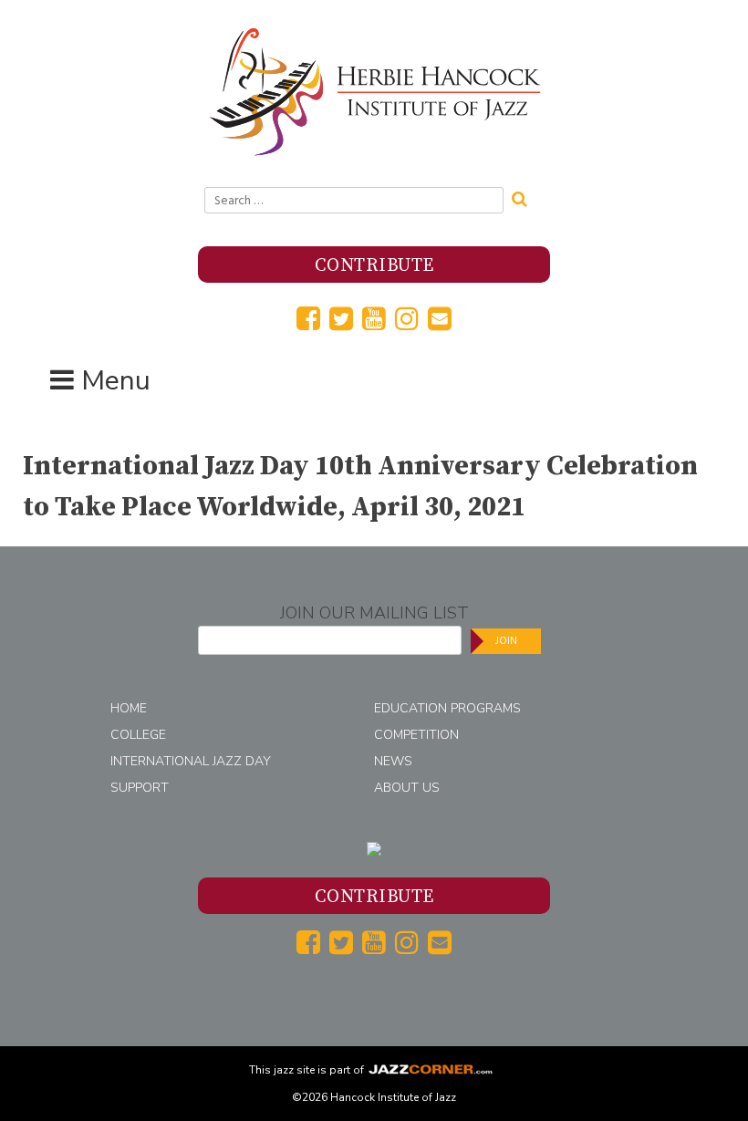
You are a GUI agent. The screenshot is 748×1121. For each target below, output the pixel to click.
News (393, 761)
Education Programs (447, 708)
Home (128, 708)
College (138, 734)
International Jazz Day (190, 761)
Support (139, 787)
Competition (416, 734)
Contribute (374, 265)
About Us (407, 787)
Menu (116, 381)
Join (506, 640)
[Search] (525, 197)
